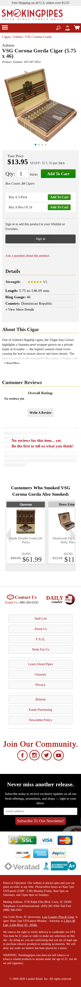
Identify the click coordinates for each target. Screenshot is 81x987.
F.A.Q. (40, 639)
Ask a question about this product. (27, 255)
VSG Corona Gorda (38, 37)
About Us (40, 629)
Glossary (40, 674)
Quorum (26, 504)
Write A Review (40, 412)
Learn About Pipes (40, 664)
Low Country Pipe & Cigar (58, 917)
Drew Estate (67, 504)
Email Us (11, 602)
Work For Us (40, 649)
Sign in (40, 239)
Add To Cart (58, 173)
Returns (41, 699)
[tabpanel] (25, 533)
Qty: (10, 174)
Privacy (40, 684)
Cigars (6, 37)
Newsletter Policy (40, 720)
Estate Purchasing (40, 709)
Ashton (17, 37)
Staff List (40, 618)
